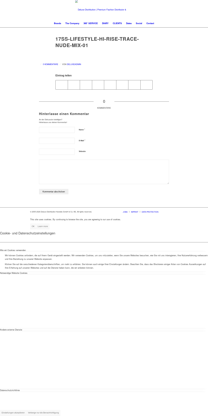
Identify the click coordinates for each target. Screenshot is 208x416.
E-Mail (82, 140)
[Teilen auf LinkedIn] (98, 84)
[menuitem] (57, 23)
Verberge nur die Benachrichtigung (43, 412)
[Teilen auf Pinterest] (86, 84)
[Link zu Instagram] (170, 211)
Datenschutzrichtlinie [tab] (10, 390)
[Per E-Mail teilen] (147, 84)
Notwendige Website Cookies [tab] (13, 272)
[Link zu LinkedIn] (175, 211)
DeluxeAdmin (74, 64)
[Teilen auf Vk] (122, 84)
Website (82, 151)
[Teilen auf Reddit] (134, 84)
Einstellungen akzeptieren (13, 412)
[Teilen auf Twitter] (74, 84)
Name (82, 129)
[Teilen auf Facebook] (62, 84)
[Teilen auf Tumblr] (110, 84)
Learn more (43, 226)
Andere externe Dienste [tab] (11, 329)
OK (33, 226)
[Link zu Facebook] (165, 211)
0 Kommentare (50, 64)
